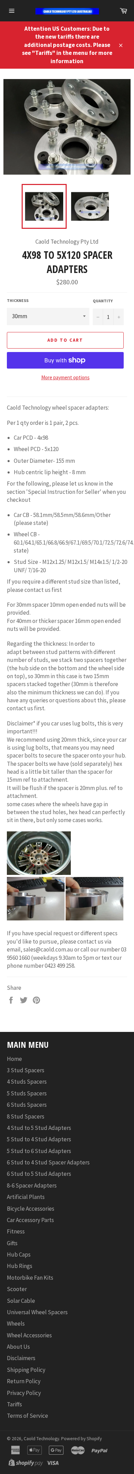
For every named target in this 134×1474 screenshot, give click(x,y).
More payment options (65, 377)
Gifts (12, 1243)
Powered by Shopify (81, 1439)
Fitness (16, 1231)
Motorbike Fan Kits (30, 1277)
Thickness (18, 300)
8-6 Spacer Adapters (32, 1185)
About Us (18, 1346)
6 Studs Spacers (27, 1105)
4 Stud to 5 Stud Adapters (39, 1128)
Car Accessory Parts (30, 1220)
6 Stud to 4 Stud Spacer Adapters (48, 1162)
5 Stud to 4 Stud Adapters (39, 1139)
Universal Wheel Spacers (37, 1312)
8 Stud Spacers (25, 1116)
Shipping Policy (26, 1370)
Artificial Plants (26, 1197)
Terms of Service (27, 1415)
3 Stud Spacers (25, 1070)
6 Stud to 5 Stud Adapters (39, 1174)
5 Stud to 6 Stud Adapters (39, 1151)
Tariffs (14, 1404)
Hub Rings (19, 1266)
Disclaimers (21, 1358)
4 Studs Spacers (27, 1081)
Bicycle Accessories (30, 1208)
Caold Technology (41, 1439)
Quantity (103, 300)
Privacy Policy (24, 1393)
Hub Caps (19, 1254)
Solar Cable (21, 1301)
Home (14, 1059)
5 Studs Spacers (27, 1093)
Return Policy (24, 1381)
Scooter (17, 1289)
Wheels (16, 1323)
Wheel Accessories (29, 1335)
